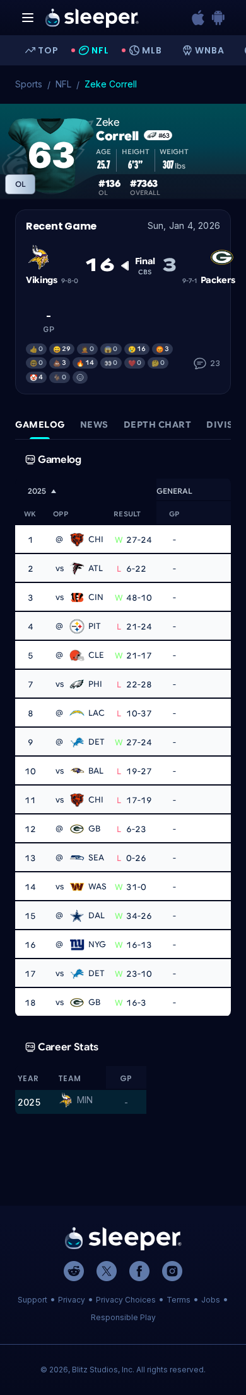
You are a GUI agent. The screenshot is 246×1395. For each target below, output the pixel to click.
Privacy (71, 1299)
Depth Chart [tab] (158, 424)
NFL (63, 84)
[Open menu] (27, 17)
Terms (178, 1299)
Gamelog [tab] (40, 424)
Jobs (210, 1299)
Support (32, 1299)
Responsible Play (123, 1317)
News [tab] (94, 424)
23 (215, 363)
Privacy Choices (126, 1299)
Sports (28, 84)
